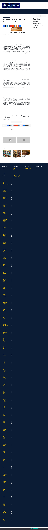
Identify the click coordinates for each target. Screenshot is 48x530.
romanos (4, 505)
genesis (4, 489)
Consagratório (5, 235)
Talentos (4, 445)
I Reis (3, 251)
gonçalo (4, 207)
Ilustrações (4, 257)
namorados (4, 227)
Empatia (4, 339)
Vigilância (4, 461)
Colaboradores (4, 199)
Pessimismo (4, 414)
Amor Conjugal (5, 267)
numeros (4, 503)
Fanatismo (4, 353)
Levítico (3, 469)
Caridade (4, 295)
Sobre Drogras (5, 189)
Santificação (4, 436)
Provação (4, 421)
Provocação (4, 422)
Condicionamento (5, 304)
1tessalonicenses (5, 474)
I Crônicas (4, 250)
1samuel (4, 473)
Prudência (4, 423)
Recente (38, 15)
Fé (3, 354)
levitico (4, 497)
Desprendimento (5, 327)
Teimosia (4, 446)
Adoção (4, 259)
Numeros (4, 511)
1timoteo (4, 475)
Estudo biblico (5, 521)
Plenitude (4, 415)
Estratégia (4, 346)
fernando (4, 206)
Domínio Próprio (5, 334)
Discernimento (5, 332)
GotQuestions (7, 119)
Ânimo (4, 272)
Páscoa (4, 229)
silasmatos (4, 211)
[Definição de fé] (7, 153)
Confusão (4, 309)
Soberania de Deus (5, 439)
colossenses (4, 481)
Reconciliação (5, 424)
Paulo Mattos (4, 512)
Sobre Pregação (5, 196)
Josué (3, 467)
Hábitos (4, 363)
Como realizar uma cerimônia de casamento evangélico (37, 19)
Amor (3, 265)
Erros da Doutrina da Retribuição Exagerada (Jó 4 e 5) (16, 158)
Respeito (4, 431)
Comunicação (4, 303)
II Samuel (4, 256)
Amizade (4, 264)
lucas (3, 498)
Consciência (4, 310)
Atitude (4, 280)
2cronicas (4, 476)
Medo (4, 391)
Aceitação (4, 258)
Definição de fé (5, 157)
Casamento (4, 296)
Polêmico (4, 244)
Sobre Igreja (4, 191)
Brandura (4, 289)
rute (3, 506)
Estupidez (4, 347)
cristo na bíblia (4, 213)
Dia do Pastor (4, 221)
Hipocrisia (4, 364)
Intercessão (4, 378)
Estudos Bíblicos (4, 249)
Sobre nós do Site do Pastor (16, 175)
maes (3, 226)
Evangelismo (4, 349)
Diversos (14, 170)
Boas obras (4, 286)
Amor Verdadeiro (5, 271)
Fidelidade (4, 355)
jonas (3, 495)
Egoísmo (4, 338)
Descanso (4, 323)
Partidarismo (4, 409)
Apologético (4, 234)
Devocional (4, 237)
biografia (4, 520)
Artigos (4, 17)
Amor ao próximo (5, 266)
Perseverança (4, 413)
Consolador (4, 236)
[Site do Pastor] (11, 5)
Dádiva (4, 317)
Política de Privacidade (16, 176)
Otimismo (4, 407)
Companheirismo (5, 302)
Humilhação (4, 368)
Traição (4, 452)
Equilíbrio (4, 341)
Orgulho (4, 406)
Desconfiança (4, 324)
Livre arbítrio (4, 384)
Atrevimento (4, 281)
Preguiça (4, 416)
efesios (4, 484)
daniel (4, 482)
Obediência (4, 401)
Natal (3, 228)
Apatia (4, 274)
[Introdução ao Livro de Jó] (26, 152)
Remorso (4, 428)
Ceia (3, 182)
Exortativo (4, 243)
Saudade (4, 437)
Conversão (4, 312)
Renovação (4, 429)
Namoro (4, 400)
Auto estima (4, 282)
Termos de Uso (15, 177)
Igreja (3, 369)
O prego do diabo (35, 27)
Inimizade (4, 376)
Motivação (4, 398)
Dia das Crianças (5, 219)
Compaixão (4, 301)
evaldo (4, 205)
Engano (4, 340)
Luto (3, 386)
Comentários (43, 15)
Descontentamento (5, 325)
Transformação (5, 454)
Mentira (4, 392)
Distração (4, 333)
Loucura (4, 385)
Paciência (4, 408)
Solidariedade (4, 444)
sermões (4, 518)
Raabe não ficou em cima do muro (38, 25)
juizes (3, 468)
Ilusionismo (4, 370)
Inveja (4, 379)
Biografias (14, 169)
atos (3, 480)
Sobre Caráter (5, 185)
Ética (3, 348)
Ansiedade (4, 273)
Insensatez (4, 377)
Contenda (4, 311)
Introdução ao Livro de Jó (25, 155)
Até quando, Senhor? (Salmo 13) (11, 0)
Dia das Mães (4, 220)
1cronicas (4, 177)
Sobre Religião (8, 17)
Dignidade (4, 331)
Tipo (3, 519)
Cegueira (4, 297)
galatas (4, 488)
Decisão (4, 318)
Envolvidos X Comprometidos (37, 23)
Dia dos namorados (5, 222)
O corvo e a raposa (35, 21)
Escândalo (4, 342)
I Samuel (4, 252)
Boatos (4, 287)
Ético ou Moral (5, 241)
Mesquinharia (4, 393)
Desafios (4, 183)
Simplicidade (4, 438)
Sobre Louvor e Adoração (6, 192)
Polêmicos (4, 513)
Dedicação (4, 319)
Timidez (4, 451)
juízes (3, 496)
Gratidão (4, 361)
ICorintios (4, 491)
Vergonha (4, 459)
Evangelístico (4, 242)
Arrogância (4, 279)
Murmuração (4, 399)
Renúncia (4, 430)
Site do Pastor (10, 129)
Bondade (4, 288)
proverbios (4, 504)
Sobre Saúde (4, 198)
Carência (4, 294)
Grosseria (4, 362)
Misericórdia (4, 394)
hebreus (4, 490)
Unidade (4, 458)
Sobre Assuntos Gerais (6, 184)
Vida (3, 460)
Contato (26, 169)
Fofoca (4, 356)
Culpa (3, 316)
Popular (34, 15)
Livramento (4, 383)
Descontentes (4, 326)
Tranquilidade (4, 453)
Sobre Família (4, 190)
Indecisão (4, 371)
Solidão (4, 443)
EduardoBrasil (5, 204)
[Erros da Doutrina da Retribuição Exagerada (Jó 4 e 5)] (17, 153)
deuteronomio (5, 483)
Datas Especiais (4, 214)
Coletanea (4, 212)
